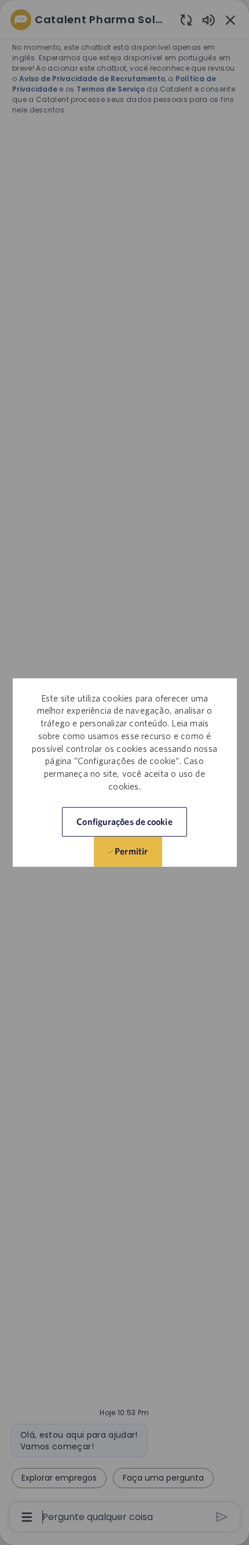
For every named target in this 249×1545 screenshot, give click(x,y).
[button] (124, 822)
